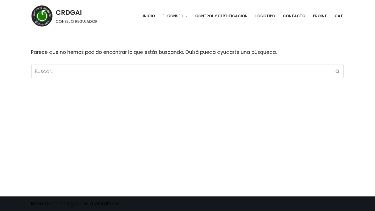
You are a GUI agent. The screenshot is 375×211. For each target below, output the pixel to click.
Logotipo (265, 16)
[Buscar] (338, 71)
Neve (37, 203)
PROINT (320, 16)
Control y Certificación (221, 16)
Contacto (294, 16)
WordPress (106, 203)
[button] (187, 16)
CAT (339, 16)
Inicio (149, 16)
